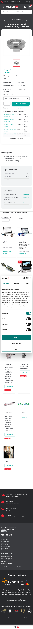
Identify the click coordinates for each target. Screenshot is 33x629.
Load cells (18, 19)
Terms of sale (5, 539)
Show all (6, 220)
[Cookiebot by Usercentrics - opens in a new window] (23, 278)
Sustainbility (4, 543)
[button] (29, 611)
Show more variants (16, 138)
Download (26, 194)
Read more (10, 386)
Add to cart (22, 103)
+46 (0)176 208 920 (14, 2)
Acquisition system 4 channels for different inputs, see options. (25, 245)
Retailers (3, 550)
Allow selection (16, 343)
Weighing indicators (7, 241)
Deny (16, 349)
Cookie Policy (5, 541)
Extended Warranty (11, 95)
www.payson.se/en (16, 596)
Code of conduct (5, 546)
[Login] (25, 7)
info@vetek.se (9, 566)
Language (28, 2)
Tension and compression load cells (14, 21)
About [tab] (27, 283)
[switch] (28, 318)
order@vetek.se (18, 566)
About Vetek (4, 538)
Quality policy (5, 548)
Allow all (16, 337)
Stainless (28, 21)
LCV (3, 242)
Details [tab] (16, 283)
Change (4, 531)
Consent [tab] (6, 283)
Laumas (20, 108)
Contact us (6, 553)
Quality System (5, 544)
